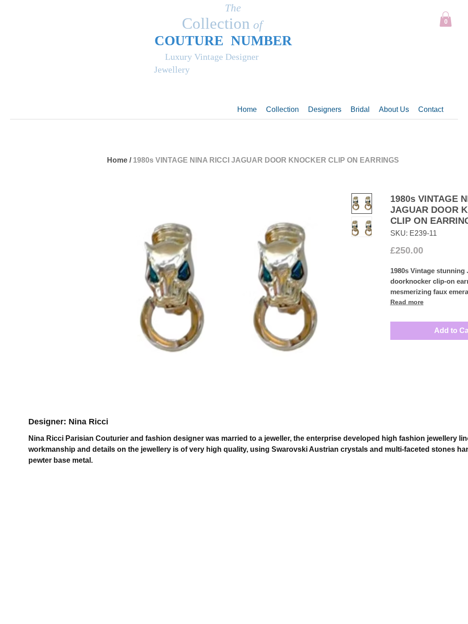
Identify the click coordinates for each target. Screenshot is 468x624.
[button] (445, 18)
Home (117, 160)
